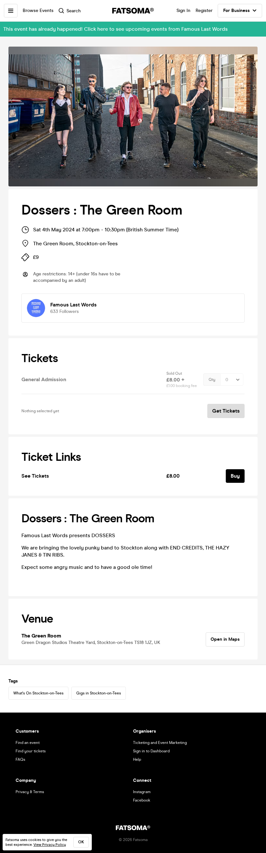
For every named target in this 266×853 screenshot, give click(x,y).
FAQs (20, 759)
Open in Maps (225, 639)
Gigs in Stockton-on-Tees (98, 693)
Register (204, 10)
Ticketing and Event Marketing (160, 742)
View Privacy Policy (49, 845)
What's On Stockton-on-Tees (38, 693)
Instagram (142, 792)
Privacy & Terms (30, 792)
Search (73, 11)
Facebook (141, 800)
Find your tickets (31, 751)
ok (81, 842)
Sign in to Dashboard (151, 751)
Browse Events (38, 10)
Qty (212, 379)
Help (137, 759)
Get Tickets (226, 411)
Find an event (28, 742)
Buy (235, 476)
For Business (236, 10)
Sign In (183, 10)
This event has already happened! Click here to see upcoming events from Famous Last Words (115, 29)
